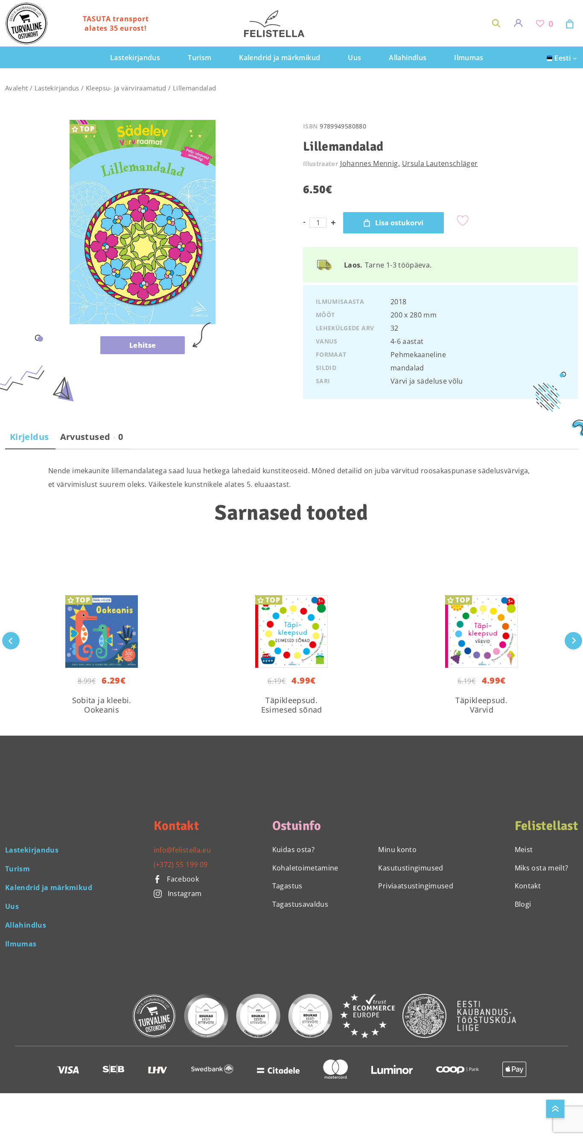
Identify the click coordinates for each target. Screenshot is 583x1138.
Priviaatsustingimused (415, 886)
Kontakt (528, 886)
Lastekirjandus (57, 88)
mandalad (407, 368)
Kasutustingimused (410, 868)
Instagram (185, 893)
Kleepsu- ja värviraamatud (126, 88)
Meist (524, 849)
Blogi (523, 904)
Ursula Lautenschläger (440, 163)
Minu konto (397, 849)
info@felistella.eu (182, 850)
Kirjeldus (29, 436)
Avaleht (16, 88)
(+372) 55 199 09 (181, 864)
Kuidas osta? (293, 849)
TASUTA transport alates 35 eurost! (116, 23)
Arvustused (91, 436)
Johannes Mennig (369, 163)
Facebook (182, 879)
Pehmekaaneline (418, 354)
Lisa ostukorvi (399, 222)
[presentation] (573, 640)
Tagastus (287, 886)
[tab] (29, 440)
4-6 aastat (407, 341)
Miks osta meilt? (541, 868)
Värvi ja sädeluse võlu (427, 381)
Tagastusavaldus (300, 904)
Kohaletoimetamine (305, 868)
